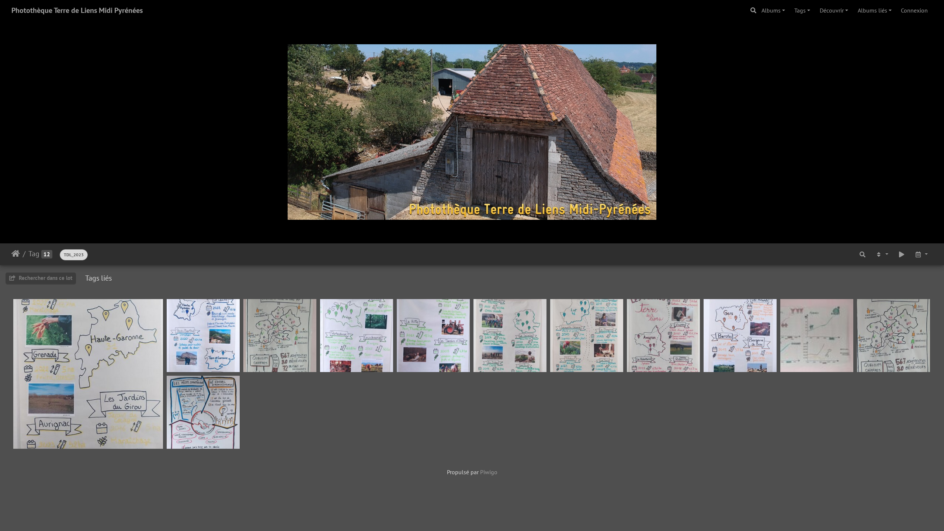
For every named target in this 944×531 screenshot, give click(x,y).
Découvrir (832, 10)
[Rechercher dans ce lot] (862, 254)
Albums (771, 10)
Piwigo (488, 472)
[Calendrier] (921, 254)
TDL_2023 (74, 254)
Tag (33, 253)
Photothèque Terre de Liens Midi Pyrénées (77, 10)
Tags (800, 10)
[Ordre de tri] (881, 254)
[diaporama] (901, 254)
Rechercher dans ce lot (44, 277)
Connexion (914, 10)
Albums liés (872, 10)
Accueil (15, 253)
